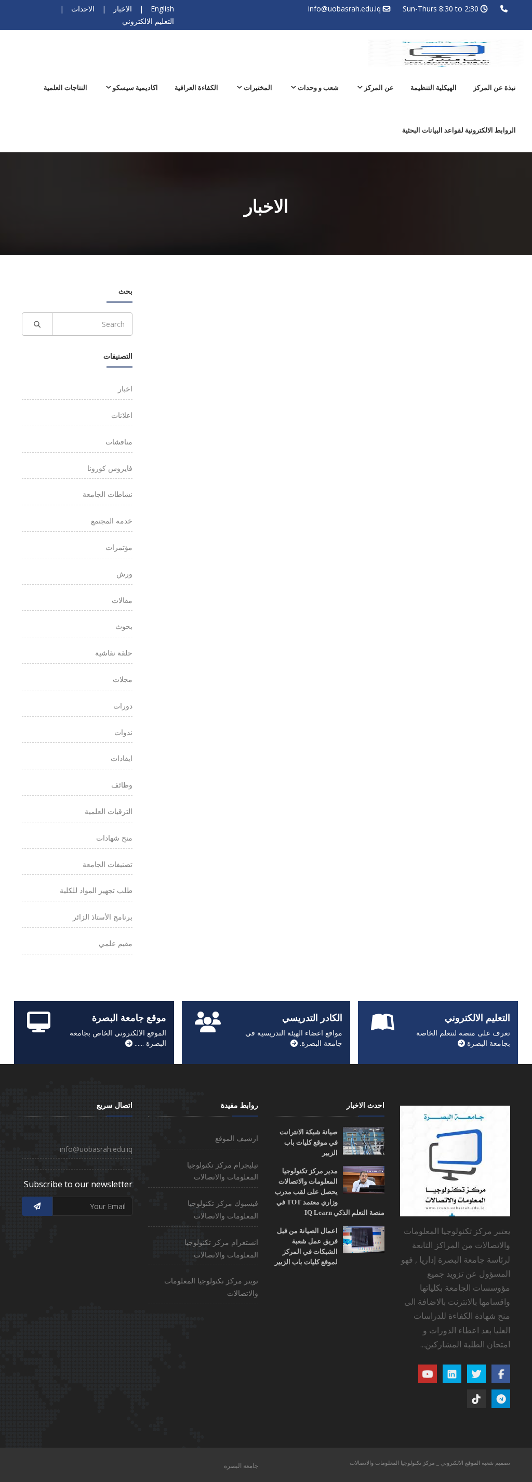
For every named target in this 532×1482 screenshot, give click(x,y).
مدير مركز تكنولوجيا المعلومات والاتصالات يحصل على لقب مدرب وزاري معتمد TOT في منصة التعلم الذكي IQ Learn (329, 1191)
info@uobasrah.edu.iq (344, 9)
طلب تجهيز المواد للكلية (96, 890)
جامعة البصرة (241, 1465)
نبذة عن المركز (494, 87)
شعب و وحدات (317, 87)
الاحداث (83, 9)
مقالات (122, 600)
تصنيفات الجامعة (107, 864)
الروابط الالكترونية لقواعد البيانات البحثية (459, 130)
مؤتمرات (118, 547)
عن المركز (378, 87)
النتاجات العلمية (65, 87)
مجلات (122, 679)
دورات (122, 706)
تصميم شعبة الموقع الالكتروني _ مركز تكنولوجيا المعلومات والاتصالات (430, 1462)
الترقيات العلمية (108, 811)
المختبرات (257, 87)
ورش (124, 574)
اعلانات (121, 415)
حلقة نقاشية (113, 653)
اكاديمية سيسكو (134, 87)
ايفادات (121, 758)
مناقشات (118, 442)
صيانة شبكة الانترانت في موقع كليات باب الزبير (309, 1142)
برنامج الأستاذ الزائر (102, 917)
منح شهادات (114, 838)
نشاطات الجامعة (107, 494)
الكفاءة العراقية (196, 87)
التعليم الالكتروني (148, 21)
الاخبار (122, 9)
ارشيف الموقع (236, 1138)
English (162, 9)
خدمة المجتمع (111, 521)
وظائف (121, 785)
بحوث (123, 626)
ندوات (123, 732)
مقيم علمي (115, 943)
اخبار (125, 389)
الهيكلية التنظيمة (433, 87)
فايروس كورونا (109, 468)
